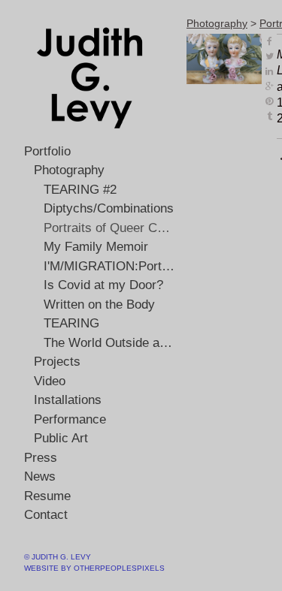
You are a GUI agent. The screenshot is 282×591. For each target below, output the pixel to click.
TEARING (71, 323)
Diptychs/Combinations (109, 208)
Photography (69, 170)
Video (49, 381)
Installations (68, 400)
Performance (70, 419)
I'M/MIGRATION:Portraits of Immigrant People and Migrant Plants (109, 266)
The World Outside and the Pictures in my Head (109, 343)
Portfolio (47, 151)
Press (40, 458)
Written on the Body (99, 304)
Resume (47, 496)
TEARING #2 (80, 189)
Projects (57, 361)
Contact (46, 515)
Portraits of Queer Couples (109, 228)
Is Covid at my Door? (103, 285)
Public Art (61, 438)
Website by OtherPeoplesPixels (94, 568)
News (40, 476)
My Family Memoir (96, 247)
